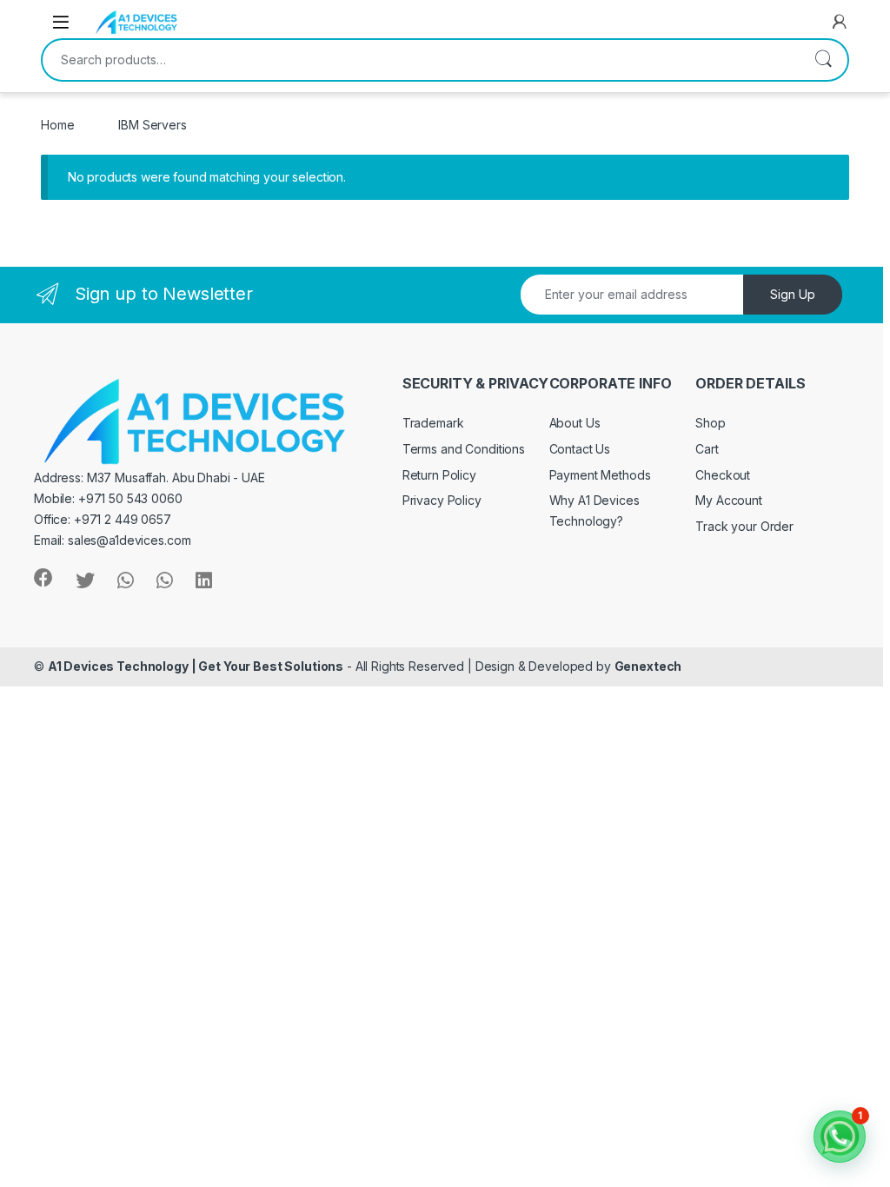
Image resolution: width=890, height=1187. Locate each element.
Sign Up (792, 294)
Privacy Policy (442, 500)
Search (823, 60)
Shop (710, 422)
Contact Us (580, 448)
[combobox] (421, 60)
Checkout (722, 475)
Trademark (433, 422)
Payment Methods (600, 475)
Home (57, 124)
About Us (575, 422)
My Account (728, 500)
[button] (840, 1137)
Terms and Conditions (463, 448)
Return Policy (439, 475)
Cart (706, 448)
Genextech (648, 666)
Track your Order (744, 526)
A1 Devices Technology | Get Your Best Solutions (195, 666)
